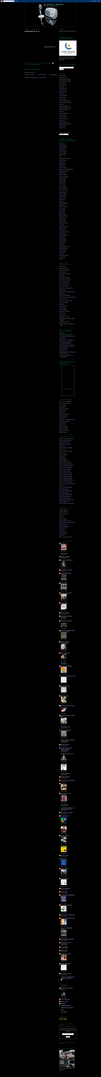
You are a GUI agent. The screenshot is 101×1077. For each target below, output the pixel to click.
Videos (60, 86)
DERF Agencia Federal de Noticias (67, 522)
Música (60, 104)
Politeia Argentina (65, 776)
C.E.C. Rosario (62, 405)
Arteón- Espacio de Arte (64, 403)
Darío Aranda (62, 144)
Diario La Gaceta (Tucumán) (65, 476)
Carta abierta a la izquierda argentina (67, 297)
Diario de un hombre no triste (68, 676)
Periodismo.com (63, 531)
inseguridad (61, 125)
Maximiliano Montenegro (64, 158)
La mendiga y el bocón (64, 316)
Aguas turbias (62, 289)
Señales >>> (64, 543)
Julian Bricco (62, 162)
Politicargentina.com (66, 1005)
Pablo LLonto (62, 165)
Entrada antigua (53, 74)
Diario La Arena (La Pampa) (65, 474)
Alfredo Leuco (62, 228)
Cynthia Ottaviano (63, 151)
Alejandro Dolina (63, 153)
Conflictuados (62, 307)
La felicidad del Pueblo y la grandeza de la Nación (67, 808)
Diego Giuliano (62, 181)
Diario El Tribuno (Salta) (64, 471)
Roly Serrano (62, 212)
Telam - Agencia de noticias (65, 537)
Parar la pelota (62, 313)
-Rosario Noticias (63, 519)
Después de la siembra (64, 277)
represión (61, 127)
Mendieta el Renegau (66, 730)
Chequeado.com (63, 407)
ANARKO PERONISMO (66, 666)
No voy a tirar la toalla (66, 593)
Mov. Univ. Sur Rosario (66, 905)
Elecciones (61, 97)
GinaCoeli (63, 1003)
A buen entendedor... (64, 106)
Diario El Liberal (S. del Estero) (66, 465)
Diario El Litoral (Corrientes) (65, 467)
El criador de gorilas (66, 973)
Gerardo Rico (62, 237)
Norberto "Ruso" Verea (64, 232)
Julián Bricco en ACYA (64, 321)
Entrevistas (61, 99)
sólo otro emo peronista (67, 812)
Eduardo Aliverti (62, 160)
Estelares (61, 201)
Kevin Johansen (63, 178)
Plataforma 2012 (63, 350)
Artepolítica (63, 662)
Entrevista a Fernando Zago (65, 300)
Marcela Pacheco (63, 188)
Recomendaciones (63, 79)
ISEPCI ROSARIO (63, 348)
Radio (60, 111)
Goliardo (63, 783)
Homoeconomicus (65, 999)
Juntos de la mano (63, 298)
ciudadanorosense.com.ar (67, 753)
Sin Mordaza (62, 535)
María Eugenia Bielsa (64, 170)
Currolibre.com (62, 315)
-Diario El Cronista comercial (65, 451)
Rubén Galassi (62, 217)
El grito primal (64, 891)
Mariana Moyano (63, 145)
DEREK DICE (64, 763)
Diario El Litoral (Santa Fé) (65, 469)
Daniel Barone (62, 221)
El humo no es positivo (64, 284)
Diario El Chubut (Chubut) (65, 462)
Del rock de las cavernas (65, 279)
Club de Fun (62, 412)
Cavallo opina (62, 266)
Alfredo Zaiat (62, 205)
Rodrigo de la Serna (63, 255)
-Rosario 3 (61, 517)
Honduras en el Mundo (64, 421)
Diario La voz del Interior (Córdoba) (67, 483)
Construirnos (64, 845)
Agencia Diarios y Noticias (65, 520)
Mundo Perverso (65, 815)
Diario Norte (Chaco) (63, 489)
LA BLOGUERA (64, 947)
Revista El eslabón (63, 428)
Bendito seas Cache (65, 953)
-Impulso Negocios (63, 510)
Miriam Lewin (62, 214)
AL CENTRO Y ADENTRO (65, 401)
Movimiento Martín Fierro (67, 1007)
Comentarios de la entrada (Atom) (38, 77)
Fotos (60, 93)
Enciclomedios (62, 417)
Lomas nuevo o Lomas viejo (68, 780)
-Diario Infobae (62, 453)
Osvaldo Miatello (63, 187)
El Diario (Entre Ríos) (64, 501)
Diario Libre (61, 485)
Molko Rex (61, 91)
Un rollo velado (64, 1001)
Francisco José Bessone (67, 560)
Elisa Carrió (61, 115)
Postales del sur (63, 425)
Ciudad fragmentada (63, 408)
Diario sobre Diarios (63, 416)
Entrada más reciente (29, 74)
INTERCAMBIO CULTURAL (67, 939)
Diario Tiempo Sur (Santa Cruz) (66, 499)
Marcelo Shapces (63, 241)
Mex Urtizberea (62, 197)
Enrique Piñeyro (62, 147)
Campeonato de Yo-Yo (31, 31)
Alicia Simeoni (62, 257)
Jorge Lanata (62, 210)
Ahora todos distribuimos (65, 273)
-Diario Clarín (62, 446)
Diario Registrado (63, 524)
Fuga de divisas (62, 118)
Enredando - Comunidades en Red (67, 419)
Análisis (61, 75)
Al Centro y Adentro (34, 64)
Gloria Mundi (64, 1012)
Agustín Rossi (64, 950)
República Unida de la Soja (67, 705)
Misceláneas (62, 84)
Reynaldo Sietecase (63, 203)
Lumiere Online (62, 423)
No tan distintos (62, 272)
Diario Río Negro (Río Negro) (65, 494)
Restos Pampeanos (63, 100)
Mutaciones (61, 304)
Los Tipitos (61, 253)
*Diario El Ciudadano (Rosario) (66, 438)
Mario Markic (62, 149)
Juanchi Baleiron (63, 196)
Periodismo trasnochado (64, 102)
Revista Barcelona (63, 223)
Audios (60, 82)
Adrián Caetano (62, 219)
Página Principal (42, 74)
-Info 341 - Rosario (63, 511)
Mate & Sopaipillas (65, 888)
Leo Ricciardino (62, 239)
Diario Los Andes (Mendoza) (65, 487)
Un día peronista (65, 695)
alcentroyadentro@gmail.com (69, 31)
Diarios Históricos (65, 686)
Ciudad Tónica (62, 410)
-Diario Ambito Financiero (65, 444)
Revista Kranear (63, 432)
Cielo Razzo (62, 244)
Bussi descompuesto (64, 282)
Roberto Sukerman (63, 226)
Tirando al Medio (65, 612)
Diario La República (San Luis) (66, 480)
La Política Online (63, 528)
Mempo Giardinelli (63, 174)
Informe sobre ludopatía (64, 295)
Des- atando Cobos (63, 286)
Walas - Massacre (63, 215)
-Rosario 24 (61, 515)
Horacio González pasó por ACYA (67, 291)
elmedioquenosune (65, 726)
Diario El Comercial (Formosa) (66, 464)
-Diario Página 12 (63, 458)
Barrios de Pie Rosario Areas (68, 918)
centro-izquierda (65, 878)
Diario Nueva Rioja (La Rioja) (65, 490)
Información (62, 77)
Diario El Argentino (63, 460)
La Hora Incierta (65, 855)
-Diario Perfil (62, 456)
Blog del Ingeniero (65, 653)
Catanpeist (63, 825)
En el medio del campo (64, 280)
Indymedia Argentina (63, 526)
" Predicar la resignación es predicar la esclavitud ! (67, 977)
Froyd (62, 1009)
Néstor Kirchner (62, 109)
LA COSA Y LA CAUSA (66, 570)
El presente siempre (63, 268)
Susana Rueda (62, 192)
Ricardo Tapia (62, 179)
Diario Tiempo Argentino (64, 498)
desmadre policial (63, 122)
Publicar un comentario (29, 72)
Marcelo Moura (62, 172)
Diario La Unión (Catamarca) (65, 481)
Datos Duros (64, 858)
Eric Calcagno (62, 185)
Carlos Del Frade (63, 167)
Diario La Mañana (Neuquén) (65, 478)
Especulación (62, 116)
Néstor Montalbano (63, 248)
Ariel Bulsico (62, 199)
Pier (60, 156)
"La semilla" (62, 224)
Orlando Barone (65, 868)
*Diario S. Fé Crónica (64, 442)
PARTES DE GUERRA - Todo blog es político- (68, 631)
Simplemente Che (63, 306)
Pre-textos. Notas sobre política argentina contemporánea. (66, 749)
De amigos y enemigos (64, 311)
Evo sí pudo (62, 275)
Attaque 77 (61, 258)
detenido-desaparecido (64, 124)
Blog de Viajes (64, 553)
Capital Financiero (63, 113)
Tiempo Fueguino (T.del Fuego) (66, 503)
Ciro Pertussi (62, 183)
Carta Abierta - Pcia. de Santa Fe (66, 340)
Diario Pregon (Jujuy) (64, 492)
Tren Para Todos (63, 230)
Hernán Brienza (62, 163)
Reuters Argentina (63, 533)
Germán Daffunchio (63, 235)
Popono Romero (63, 233)
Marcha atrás (62, 293)
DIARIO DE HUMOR (65, 963)
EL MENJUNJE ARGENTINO (67, 895)
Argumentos (62, 333)
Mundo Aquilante (65, 773)
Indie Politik (64, 583)
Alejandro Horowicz (63, 206)
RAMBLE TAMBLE (65, 556)
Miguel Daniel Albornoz (64, 108)
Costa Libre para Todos (64, 246)
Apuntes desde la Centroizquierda (65, 642)
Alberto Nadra (64, 603)
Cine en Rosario (65, 804)
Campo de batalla (63, 309)
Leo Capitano (62, 208)
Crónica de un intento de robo (66, 288)
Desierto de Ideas (65, 744)
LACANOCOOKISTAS (66, 573)
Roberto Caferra (62, 194)
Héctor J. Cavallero (63, 176)
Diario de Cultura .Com (64, 414)
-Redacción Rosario (63, 513)
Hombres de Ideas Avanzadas (66, 169)
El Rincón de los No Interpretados (66, 943)
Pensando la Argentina (66, 620)
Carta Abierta (62, 338)
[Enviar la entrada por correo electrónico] (53, 63)
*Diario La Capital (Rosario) (65, 440)
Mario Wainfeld (62, 251)
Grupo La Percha (65, 835)
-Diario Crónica (62, 449)
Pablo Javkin (62, 242)
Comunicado (62, 95)
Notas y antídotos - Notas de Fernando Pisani (68, 740)
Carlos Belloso (62, 249)
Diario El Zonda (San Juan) (65, 472)
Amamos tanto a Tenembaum (68, 914)
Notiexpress (62, 529)
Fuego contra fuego (63, 302)
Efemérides (61, 88)
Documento (61, 90)
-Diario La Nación (63, 455)
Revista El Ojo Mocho (64, 430)
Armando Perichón (63, 190)
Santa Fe (61, 120)
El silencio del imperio (64, 270)
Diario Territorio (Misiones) (65, 496)
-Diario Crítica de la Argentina (66, 447)
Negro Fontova (62, 154)
